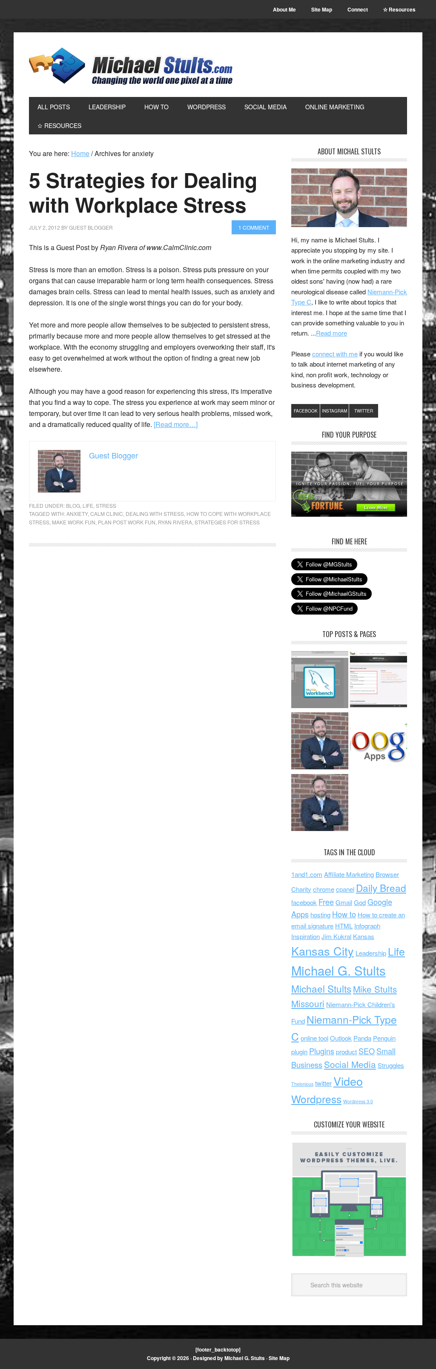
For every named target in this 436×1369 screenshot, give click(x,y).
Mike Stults (375, 988)
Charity (301, 889)
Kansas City (322, 950)
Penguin (384, 1037)
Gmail (344, 902)
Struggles (391, 1065)
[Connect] (319, 742)
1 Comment (253, 227)
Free (326, 901)
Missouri (307, 1003)
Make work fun (73, 522)
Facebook (306, 411)
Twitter (363, 411)
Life (88, 505)
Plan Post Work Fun (126, 522)
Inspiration (305, 936)
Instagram (334, 411)
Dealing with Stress (155, 513)
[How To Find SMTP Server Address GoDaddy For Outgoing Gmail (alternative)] (378, 681)
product (346, 1051)
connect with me (335, 353)
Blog (73, 505)
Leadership (371, 952)
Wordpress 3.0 (358, 1101)
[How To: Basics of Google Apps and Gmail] (378, 742)
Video (348, 1081)
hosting (320, 914)
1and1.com (306, 874)
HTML (344, 925)
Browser (387, 874)
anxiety (77, 513)
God (360, 902)
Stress (106, 505)
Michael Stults (321, 988)
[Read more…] (176, 424)
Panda (362, 1037)
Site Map (279, 1358)
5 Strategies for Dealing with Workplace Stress (143, 192)
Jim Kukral (336, 936)
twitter (323, 1083)
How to (344, 913)
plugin (299, 1051)
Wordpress (316, 1098)
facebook (304, 902)
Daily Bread (381, 887)
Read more (331, 332)
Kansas (363, 936)
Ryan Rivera (175, 522)
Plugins (321, 1050)
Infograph (367, 925)
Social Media (350, 1064)
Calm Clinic (106, 513)
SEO (367, 1050)
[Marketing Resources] (319, 804)
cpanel (345, 889)
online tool (314, 1037)
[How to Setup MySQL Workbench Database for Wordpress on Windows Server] (319, 681)
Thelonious (302, 1084)
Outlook (341, 1037)
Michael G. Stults (130, 66)
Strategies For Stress (227, 522)
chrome (323, 889)
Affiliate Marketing (349, 874)
